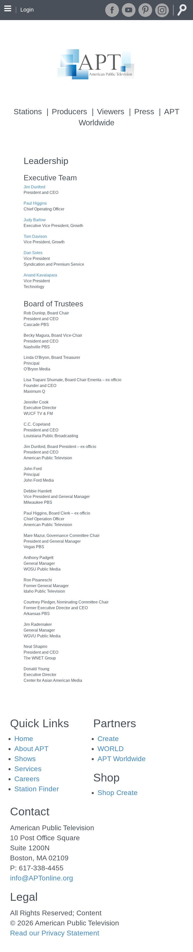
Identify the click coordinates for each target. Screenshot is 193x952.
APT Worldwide (122, 759)
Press (144, 111)
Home (23, 739)
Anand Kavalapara (40, 275)
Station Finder (36, 789)
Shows (25, 759)
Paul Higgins (35, 203)
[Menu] (7, 9)
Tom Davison (35, 236)
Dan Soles (33, 253)
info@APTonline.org (41, 878)
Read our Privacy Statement (54, 933)
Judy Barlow (35, 220)
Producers (69, 111)
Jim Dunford (34, 187)
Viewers (110, 111)
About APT (31, 749)
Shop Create (118, 793)
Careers (26, 779)
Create (108, 739)
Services (27, 769)
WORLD (111, 749)
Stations (28, 111)
